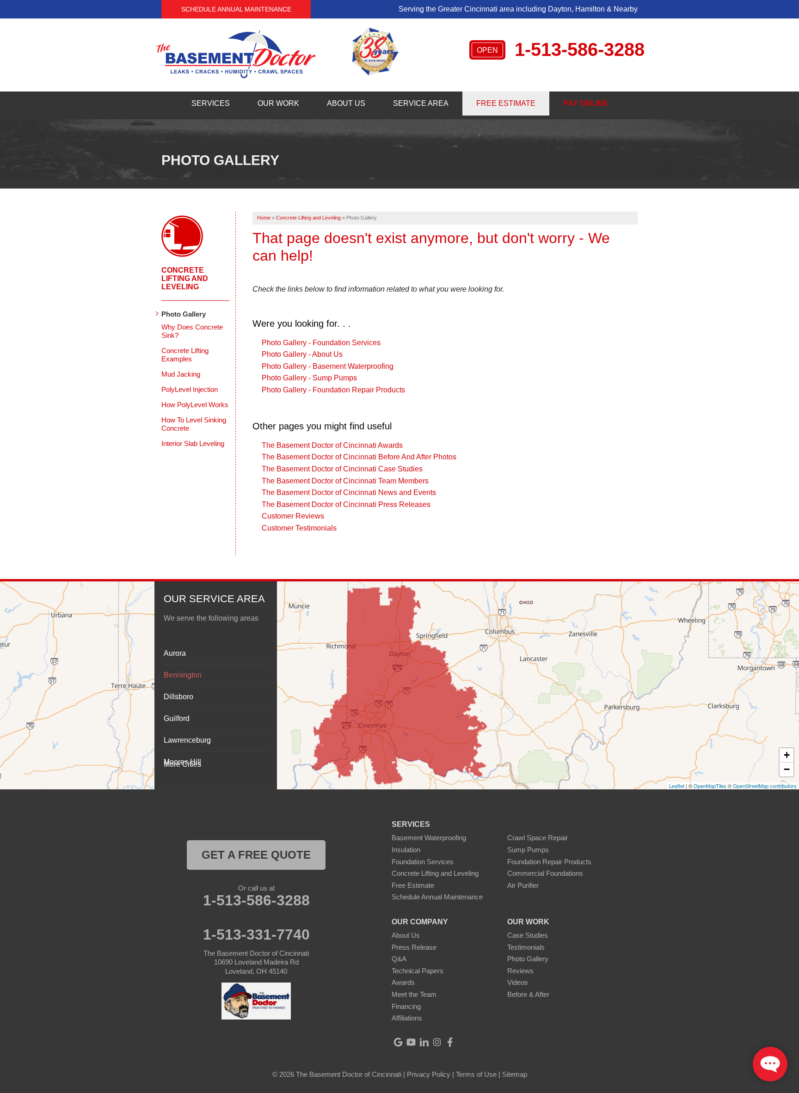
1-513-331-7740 (256, 934)
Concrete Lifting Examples (185, 355)
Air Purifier (523, 885)
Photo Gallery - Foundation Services (321, 343)
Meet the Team (414, 994)
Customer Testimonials (299, 528)
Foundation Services (423, 862)
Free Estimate (413, 885)
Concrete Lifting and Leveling (184, 278)
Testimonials (526, 947)
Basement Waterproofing (429, 838)
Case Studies (527, 935)
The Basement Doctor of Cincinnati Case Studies (342, 469)
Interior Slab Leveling (192, 443)
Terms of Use (476, 1074)
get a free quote (256, 855)
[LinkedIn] (424, 1042)
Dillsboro (178, 697)
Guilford (177, 718)
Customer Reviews (293, 516)
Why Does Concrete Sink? (192, 331)
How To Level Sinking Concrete (193, 424)
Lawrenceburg (187, 740)
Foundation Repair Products (549, 862)
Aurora (175, 653)
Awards (403, 982)
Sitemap (514, 1074)
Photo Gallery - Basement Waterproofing (327, 366)
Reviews (520, 971)
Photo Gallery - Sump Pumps (309, 378)
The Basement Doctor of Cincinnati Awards (332, 445)
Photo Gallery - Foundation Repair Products (333, 390)
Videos (517, 982)
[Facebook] (449, 1042)
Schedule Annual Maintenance (236, 9)
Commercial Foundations (545, 873)
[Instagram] (437, 1042)
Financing (406, 1006)
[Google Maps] (398, 1042)
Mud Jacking (180, 374)
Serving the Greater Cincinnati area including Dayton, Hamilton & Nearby (518, 9)
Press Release (414, 947)
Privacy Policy (428, 1074)
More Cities (182, 764)
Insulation (406, 850)
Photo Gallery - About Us (302, 354)
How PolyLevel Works (194, 405)
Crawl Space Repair (537, 838)
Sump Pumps (528, 850)
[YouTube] (411, 1042)
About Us (406, 935)
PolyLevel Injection (189, 389)
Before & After (528, 994)
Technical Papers (417, 971)
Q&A (399, 959)
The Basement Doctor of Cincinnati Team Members (345, 481)
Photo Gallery (183, 314)
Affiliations (407, 1018)
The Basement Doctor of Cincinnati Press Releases (346, 504)
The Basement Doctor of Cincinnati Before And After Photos (359, 457)
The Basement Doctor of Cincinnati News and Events (349, 492)
